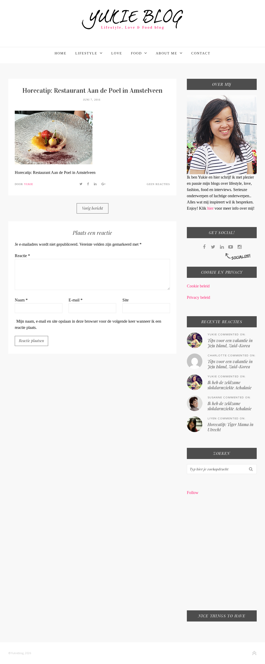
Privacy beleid (198, 297)
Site (125, 300)
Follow (192, 492)
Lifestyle (86, 53)
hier (211, 208)
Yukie (28, 184)
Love (116, 53)
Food (136, 53)
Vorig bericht (92, 208)
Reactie (22, 255)
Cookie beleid (198, 286)
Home (61, 53)
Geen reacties (158, 184)
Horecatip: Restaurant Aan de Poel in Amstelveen (92, 91)
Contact (200, 53)
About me (166, 53)
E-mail (76, 300)
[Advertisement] (222, 556)
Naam (21, 300)
